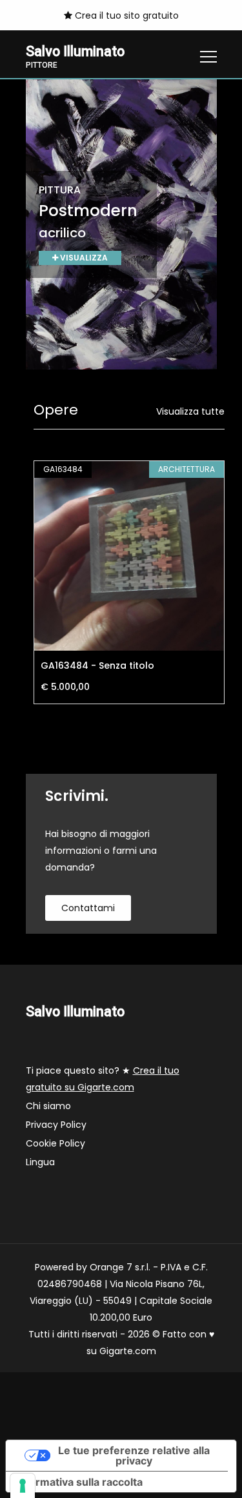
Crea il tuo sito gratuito (125, 15)
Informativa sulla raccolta (79, 1481)
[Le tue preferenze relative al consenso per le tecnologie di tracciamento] (22, 1485)
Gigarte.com (127, 1351)
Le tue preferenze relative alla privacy (134, 1455)
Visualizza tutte (190, 411)
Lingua (40, 1162)
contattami (88, 908)
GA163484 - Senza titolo (97, 665)
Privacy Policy (56, 1124)
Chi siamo (48, 1105)
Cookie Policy (55, 1143)
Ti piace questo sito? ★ (102, 1079)
